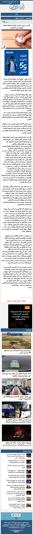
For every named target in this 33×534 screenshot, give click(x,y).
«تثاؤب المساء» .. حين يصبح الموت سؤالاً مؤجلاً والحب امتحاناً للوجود (16, 471)
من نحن (16, 1)
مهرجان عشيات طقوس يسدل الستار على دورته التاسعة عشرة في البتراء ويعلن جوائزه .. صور (15, 456)
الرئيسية (28, 18)
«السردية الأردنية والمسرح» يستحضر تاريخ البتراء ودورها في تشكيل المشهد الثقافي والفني (15, 487)
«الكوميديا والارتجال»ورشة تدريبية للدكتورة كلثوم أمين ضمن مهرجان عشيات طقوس (16, 499)
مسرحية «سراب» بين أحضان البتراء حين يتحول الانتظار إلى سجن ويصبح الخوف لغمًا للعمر (16, 493)
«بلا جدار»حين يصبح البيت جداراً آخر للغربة (16, 466)
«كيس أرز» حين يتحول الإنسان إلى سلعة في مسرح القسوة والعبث (16, 461)
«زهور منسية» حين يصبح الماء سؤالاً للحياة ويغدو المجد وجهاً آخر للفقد (16, 481)
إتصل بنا (11, 1)
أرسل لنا (5, 1)
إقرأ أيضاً (28, 330)
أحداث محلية (20, 18)
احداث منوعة (27, 451)
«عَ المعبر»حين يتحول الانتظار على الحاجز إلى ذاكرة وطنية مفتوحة (16, 476)
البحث (10, 3)
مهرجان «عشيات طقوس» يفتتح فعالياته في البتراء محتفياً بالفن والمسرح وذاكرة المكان (17, 505)
